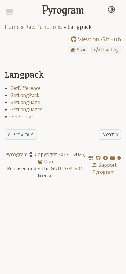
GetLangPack (24, 95)
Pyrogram (63, 11)
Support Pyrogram (105, 168)
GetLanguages (26, 109)
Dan (48, 161)
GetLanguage (25, 102)
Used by (109, 49)
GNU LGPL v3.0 (67, 168)
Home (12, 26)
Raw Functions (43, 26)
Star (81, 49)
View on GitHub (98, 39)
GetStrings (22, 116)
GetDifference (25, 88)
